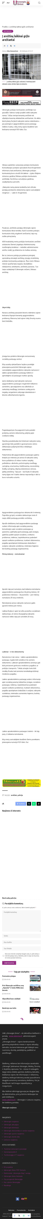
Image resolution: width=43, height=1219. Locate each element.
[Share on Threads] (39, 804)
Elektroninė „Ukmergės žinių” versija (17, 1173)
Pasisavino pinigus (9, 976)
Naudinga (7, 1185)
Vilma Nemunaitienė (12, 51)
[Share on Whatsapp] (24, 1215)
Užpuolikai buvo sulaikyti (11, 999)
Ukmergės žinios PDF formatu (15, 1170)
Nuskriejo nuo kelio (9, 1008)
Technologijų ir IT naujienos (14, 1155)
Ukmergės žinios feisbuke (13, 1176)
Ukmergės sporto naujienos (14, 1134)
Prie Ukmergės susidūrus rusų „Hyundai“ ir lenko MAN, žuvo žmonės (13, 987)
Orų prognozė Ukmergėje (13, 1179)
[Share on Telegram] (14, 46)
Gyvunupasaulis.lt (10, 1152)
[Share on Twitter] (10, 46)
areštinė (14, 795)
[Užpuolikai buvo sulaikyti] (35, 1001)
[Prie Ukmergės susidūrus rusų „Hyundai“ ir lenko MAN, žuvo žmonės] (35, 987)
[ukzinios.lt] (21, 2)
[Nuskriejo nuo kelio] (35, 1010)
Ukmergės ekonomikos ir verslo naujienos (19, 1131)
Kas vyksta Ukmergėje (12, 1182)
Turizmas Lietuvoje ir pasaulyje (15, 1149)
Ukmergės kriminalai (11, 1128)
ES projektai (8, 1167)
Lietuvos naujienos (11, 1140)
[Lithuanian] (25, 1199)
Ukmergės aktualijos (11, 1125)
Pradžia (5, 27)
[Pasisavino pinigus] (35, 978)
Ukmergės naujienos (11, 1121)
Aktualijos (8, 31)
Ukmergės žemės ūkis (12, 1137)
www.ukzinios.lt (15, 1036)
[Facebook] (17, 1199)
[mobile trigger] (4, 2)
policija (20, 795)
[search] (39, 3)
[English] (22, 1199)
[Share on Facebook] (7, 46)
